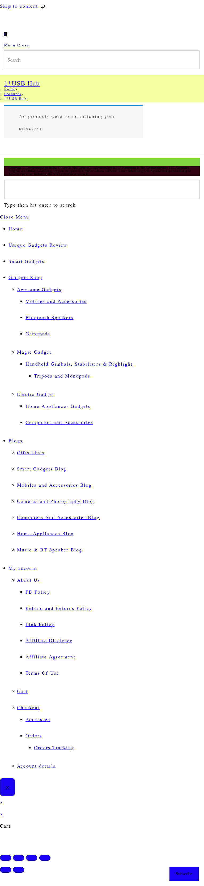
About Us (28, 580)
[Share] (31, 858)
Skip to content (20, 6)
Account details (36, 766)
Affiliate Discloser (49, 640)
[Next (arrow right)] (18, 870)
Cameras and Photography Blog (56, 501)
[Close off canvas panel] (7, 787)
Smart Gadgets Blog (42, 468)
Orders (34, 735)
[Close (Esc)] (44, 858)
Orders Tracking (54, 747)
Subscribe (184, 873)
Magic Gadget (34, 352)
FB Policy (38, 592)
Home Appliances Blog (45, 533)
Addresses (38, 719)
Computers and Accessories (59, 422)
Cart (22, 691)
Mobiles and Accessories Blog (54, 485)
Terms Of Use (42, 673)
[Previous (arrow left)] (5, 870)
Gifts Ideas (30, 452)
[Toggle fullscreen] (18, 858)
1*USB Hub (15, 98)
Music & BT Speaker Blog (49, 549)
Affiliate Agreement (50, 656)
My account (22, 568)
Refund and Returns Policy (59, 608)
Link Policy (40, 624)
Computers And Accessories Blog (58, 517)
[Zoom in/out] (5, 858)
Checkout (28, 707)
